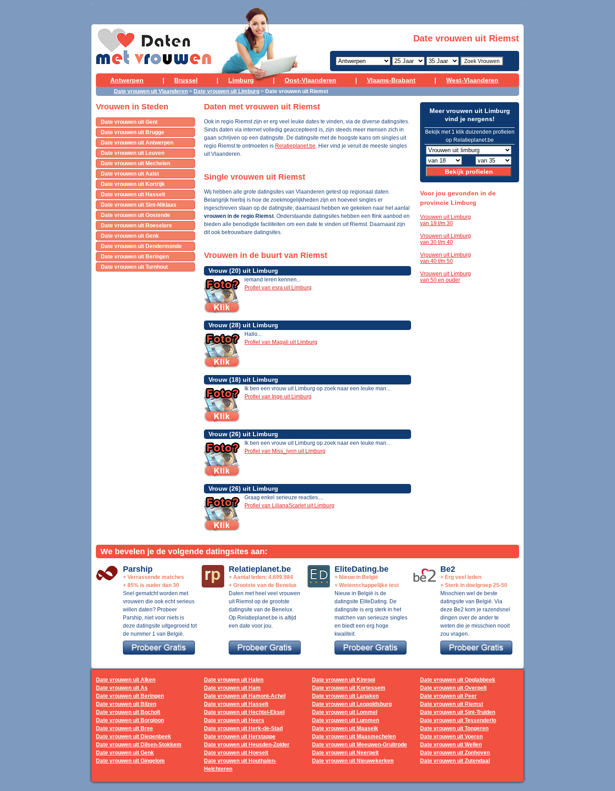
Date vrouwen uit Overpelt (453, 688)
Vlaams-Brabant (391, 80)
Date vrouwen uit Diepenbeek (133, 736)
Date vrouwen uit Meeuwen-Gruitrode (359, 744)
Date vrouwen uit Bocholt (128, 712)
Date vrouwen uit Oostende (135, 215)
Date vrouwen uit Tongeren (454, 728)
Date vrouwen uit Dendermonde (141, 246)
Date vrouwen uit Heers (234, 720)
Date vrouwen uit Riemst (451, 704)
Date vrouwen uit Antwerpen (137, 143)
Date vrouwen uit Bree (124, 728)
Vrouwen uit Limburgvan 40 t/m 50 (445, 258)
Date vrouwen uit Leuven (132, 153)
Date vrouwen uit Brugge (132, 132)
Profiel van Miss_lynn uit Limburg (285, 451)
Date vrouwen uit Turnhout (134, 267)
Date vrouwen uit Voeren (451, 736)
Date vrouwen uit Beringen (135, 256)
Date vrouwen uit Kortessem (348, 688)
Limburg (241, 80)
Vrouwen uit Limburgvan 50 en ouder (445, 277)
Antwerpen (127, 80)
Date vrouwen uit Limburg (226, 91)
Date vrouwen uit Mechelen (135, 163)
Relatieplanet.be (295, 146)
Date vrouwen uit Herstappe (240, 736)
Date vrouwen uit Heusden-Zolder (246, 744)
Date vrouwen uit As (122, 688)
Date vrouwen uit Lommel (344, 712)
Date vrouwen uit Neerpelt (345, 753)
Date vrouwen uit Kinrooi (343, 680)
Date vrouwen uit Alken (125, 680)
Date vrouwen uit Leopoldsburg (352, 704)
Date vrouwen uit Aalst (130, 174)
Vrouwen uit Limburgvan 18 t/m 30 (445, 220)
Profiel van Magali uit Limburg (280, 342)
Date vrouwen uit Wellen (451, 744)
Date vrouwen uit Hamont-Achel (244, 696)
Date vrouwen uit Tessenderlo (458, 720)
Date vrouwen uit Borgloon (130, 720)
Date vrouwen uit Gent (129, 122)
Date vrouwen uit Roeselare (136, 225)
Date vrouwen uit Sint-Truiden (457, 712)
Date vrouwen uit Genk (130, 236)
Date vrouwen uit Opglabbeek (457, 680)
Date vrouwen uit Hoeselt (236, 753)
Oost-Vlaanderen (310, 80)
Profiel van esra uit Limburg (278, 288)
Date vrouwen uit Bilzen (126, 704)
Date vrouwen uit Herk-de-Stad (243, 728)
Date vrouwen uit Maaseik (345, 728)
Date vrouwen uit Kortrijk (133, 184)
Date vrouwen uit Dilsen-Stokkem (138, 744)
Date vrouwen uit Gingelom (130, 761)
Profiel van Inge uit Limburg (278, 396)
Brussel (186, 80)
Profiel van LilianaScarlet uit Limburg (289, 505)
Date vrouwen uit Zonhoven (455, 753)
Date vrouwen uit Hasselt (133, 194)
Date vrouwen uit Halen (233, 680)
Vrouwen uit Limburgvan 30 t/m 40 (445, 239)
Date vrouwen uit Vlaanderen (151, 91)
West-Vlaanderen (472, 80)
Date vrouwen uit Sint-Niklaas (138, 205)
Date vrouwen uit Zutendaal (455, 761)
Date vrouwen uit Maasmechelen (354, 736)
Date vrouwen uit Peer (448, 696)
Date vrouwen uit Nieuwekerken (352, 761)
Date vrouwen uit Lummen (345, 720)
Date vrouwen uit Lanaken (345, 696)
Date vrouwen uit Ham (232, 688)
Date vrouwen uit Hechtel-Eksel (244, 712)
